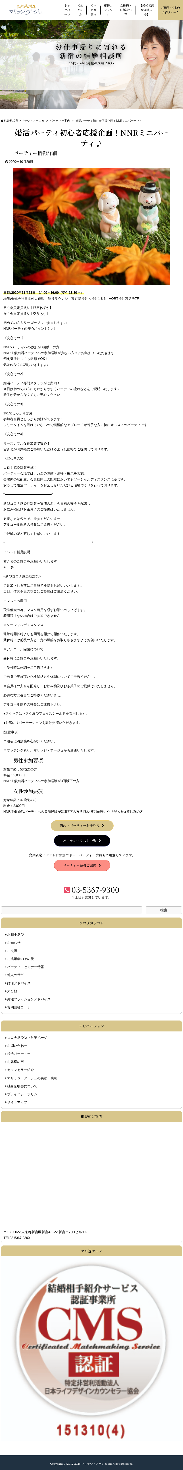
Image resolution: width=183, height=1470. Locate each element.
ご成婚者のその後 (20, 959)
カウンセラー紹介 (20, 1070)
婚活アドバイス (19, 983)
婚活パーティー (19, 1054)
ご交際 (12, 951)
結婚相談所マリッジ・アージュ (24, 120)
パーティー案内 (60, 120)
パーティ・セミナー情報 (25, 967)
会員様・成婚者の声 (126, 10)
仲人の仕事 (15, 975)
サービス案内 (93, 10)
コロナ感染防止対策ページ (27, 1038)
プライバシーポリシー (24, 1094)
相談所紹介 (80, 10)
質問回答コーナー (20, 1007)
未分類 (12, 991)
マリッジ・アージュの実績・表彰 (32, 1078)
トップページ (67, 10)
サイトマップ (17, 1102)
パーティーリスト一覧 (79, 840)
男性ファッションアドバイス (29, 999)
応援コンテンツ (108, 10)
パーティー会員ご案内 (79, 865)
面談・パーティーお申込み (80, 825)
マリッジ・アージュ (94, 1463)
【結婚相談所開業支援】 (146, 10)
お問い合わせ (17, 1046)
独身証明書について (22, 1086)
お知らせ (14, 943)
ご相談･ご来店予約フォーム (170, 10)
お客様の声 (15, 1062)
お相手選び (15, 934)
